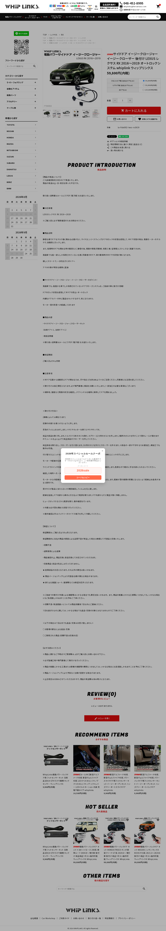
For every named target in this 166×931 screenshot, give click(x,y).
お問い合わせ (103, 17)
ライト (45, 17)
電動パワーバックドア (13, 17)
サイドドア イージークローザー (32, 17)
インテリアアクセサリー (74, 17)
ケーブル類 (90, 17)
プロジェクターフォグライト (56, 17)
